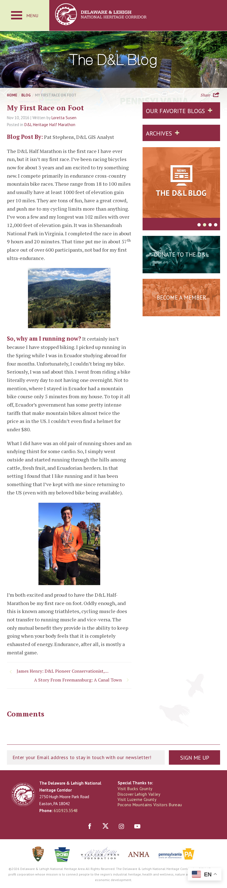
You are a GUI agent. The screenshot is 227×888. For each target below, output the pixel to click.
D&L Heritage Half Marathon (49, 124)
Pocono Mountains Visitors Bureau (150, 804)
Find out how (181, 311)
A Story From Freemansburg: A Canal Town (78, 680)
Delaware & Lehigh (23, 794)
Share (205, 94)
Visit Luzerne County (137, 799)
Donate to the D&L (181, 254)
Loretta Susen (63, 117)
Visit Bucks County (135, 788)
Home (12, 95)
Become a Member (181, 297)
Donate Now (181, 268)
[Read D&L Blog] (181, 183)
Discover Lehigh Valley (139, 794)
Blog (26, 95)
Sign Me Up (194, 757)
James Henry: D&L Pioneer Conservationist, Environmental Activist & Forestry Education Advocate (64, 671)
